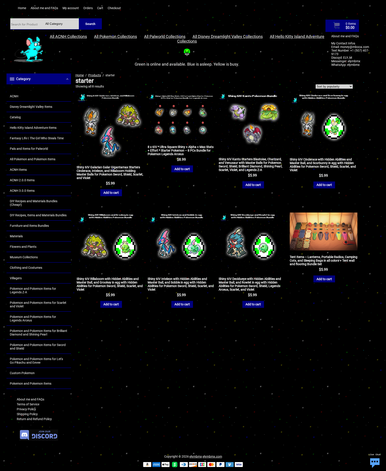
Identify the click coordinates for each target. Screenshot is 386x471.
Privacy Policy (26, 409)
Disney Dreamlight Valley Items (31, 106)
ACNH (14, 96)
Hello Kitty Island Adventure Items (33, 127)
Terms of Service (28, 404)
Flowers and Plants (23, 246)
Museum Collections (24, 257)
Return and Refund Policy (34, 419)
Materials (16, 236)
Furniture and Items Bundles (29, 225)
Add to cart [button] (111, 192)
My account (71, 8)
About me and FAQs (44, 8)
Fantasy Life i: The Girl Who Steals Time (37, 138)
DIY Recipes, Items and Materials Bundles (38, 215)
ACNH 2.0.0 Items (22, 180)
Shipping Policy (27, 414)
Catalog (15, 117)
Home (22, 8)
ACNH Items (18, 169)
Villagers (16, 278)
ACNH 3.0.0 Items (22, 190)
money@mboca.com (354, 47)
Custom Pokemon (22, 373)
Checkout (114, 8)
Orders (88, 8)
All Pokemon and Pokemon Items (32, 159)
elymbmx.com (212, 456)
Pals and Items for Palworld (29, 148)
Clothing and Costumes (26, 267)
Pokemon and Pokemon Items (30, 383)
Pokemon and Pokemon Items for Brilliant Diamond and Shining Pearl (38, 332)
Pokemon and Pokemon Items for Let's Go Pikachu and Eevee (36, 360)
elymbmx (354, 61)
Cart (100, 8)
